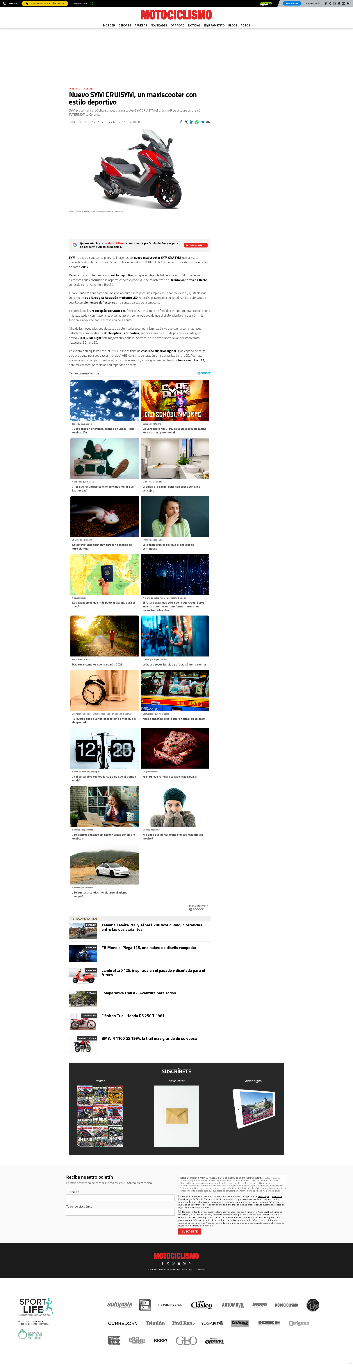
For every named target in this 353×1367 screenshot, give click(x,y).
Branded (91, 925)
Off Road (177, 25)
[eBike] (137, 1341)
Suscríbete (292, 3)
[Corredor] (122, 1323)
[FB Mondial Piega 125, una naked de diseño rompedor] (83, 953)
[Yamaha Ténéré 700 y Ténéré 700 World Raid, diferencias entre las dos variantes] (83, 931)
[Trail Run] (183, 1323)
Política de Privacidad (268, 1185)
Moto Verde (89, 1015)
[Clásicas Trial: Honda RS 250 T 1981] (83, 1021)
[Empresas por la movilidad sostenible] (30, 1334)
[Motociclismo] (176, 15)
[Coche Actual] (145, 1305)
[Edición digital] (253, 1109)
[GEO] (186, 1340)
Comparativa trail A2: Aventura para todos (138, 993)
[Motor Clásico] (201, 1305)
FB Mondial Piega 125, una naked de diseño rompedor (148, 947)
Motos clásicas (87, 1038)
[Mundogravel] (214, 1341)
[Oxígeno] (299, 1323)
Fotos (245, 25)
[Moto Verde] (260, 1305)
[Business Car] (170, 1305)
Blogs (232, 25)
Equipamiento (214, 25)
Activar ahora (194, 245)
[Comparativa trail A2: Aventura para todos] (83, 999)
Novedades (159, 25)
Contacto (152, 1269)
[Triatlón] (154, 1323)
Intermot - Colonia (81, 88)
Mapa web (200, 1269)
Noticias (194, 25)
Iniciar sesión (313, 3)
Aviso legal (187, 1269)
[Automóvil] (233, 1305)
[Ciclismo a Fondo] (240, 1323)
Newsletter (80, 3)
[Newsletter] (176, 1116)
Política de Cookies (188, 1188)
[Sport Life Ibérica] (36, 1307)
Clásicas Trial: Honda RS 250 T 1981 (132, 1016)
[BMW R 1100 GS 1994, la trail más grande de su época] (83, 1044)
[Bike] (269, 1323)
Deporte (125, 25)
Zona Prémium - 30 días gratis (47, 3)
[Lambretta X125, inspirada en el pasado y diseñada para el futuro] (83, 976)
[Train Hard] (114, 1340)
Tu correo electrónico (79, 1206)
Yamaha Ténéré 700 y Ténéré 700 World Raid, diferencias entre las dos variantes (151, 927)
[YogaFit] (212, 1323)
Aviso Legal (249, 1185)
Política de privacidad (169, 1269)
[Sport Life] (312, 1305)
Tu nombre (72, 1191)
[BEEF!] (160, 1340)
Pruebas (141, 25)
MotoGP (109, 25)
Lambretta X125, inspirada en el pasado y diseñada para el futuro (153, 972)
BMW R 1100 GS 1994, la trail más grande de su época (149, 1038)
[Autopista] (119, 1305)
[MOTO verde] (266, 4)
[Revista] (100, 1116)
